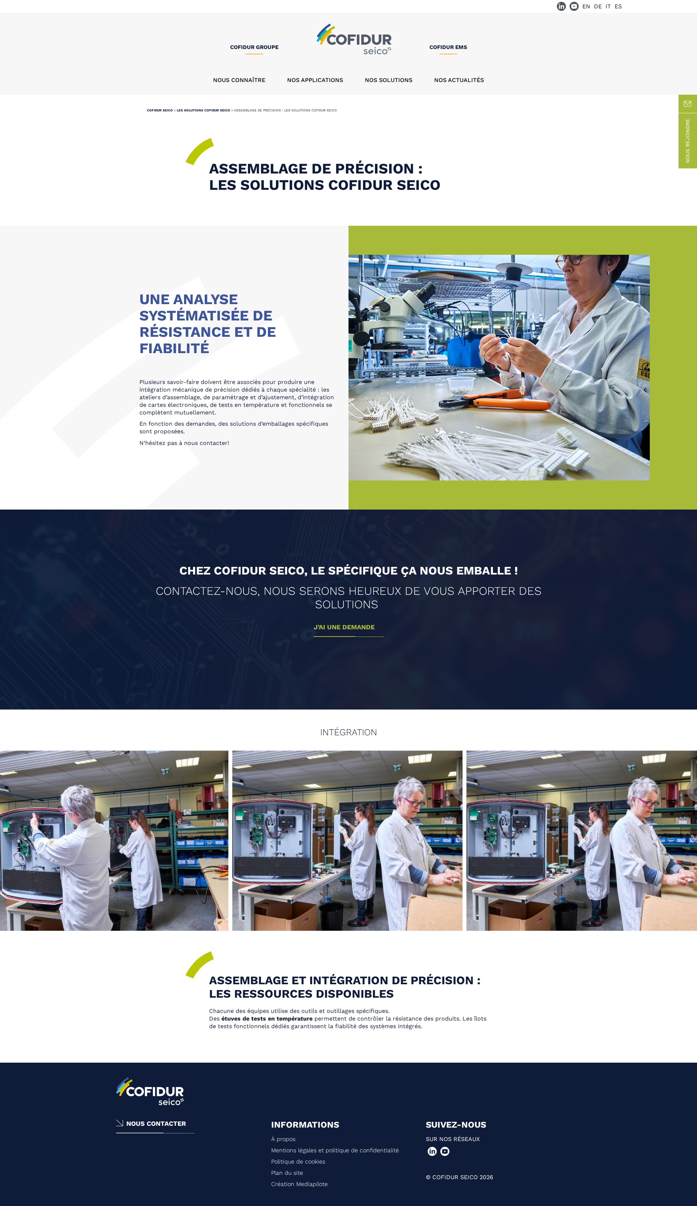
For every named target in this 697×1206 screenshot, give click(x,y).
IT (608, 6)
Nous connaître (239, 80)
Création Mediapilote (299, 1184)
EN (586, 6)
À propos (283, 1139)
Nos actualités (459, 80)
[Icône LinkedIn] (561, 6)
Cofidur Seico (160, 110)
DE (598, 6)
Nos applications (315, 80)
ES (618, 6)
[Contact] (687, 104)
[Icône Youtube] (574, 6)
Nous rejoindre (687, 141)
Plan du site (287, 1172)
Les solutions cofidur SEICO (203, 110)
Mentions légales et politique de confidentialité (335, 1150)
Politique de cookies (298, 1161)
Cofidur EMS (448, 47)
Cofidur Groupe (254, 47)
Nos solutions (388, 80)
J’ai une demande (344, 627)
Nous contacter (156, 1123)
